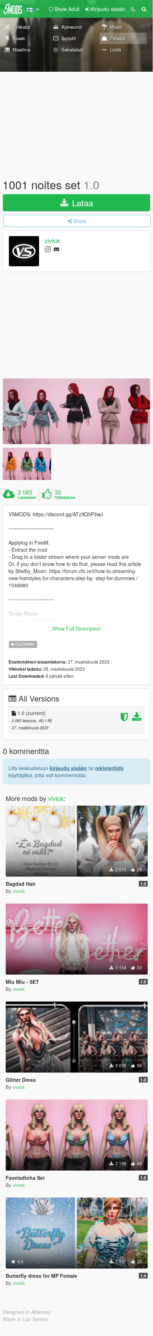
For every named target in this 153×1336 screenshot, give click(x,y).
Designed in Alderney (27, 1311)
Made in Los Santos (25, 1319)
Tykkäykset (65, 497)
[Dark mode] (133, 9)
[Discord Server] (56, 249)
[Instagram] (47, 249)
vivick (52, 240)
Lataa (81, 202)
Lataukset (27, 497)
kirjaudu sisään (68, 767)
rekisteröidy (109, 767)
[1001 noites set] (76, 411)
